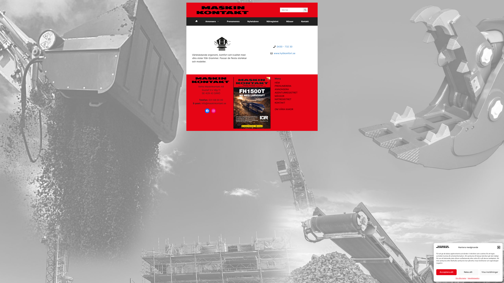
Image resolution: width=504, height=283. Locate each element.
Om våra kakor (461, 278)
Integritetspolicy (473, 278)
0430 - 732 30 (284, 46)
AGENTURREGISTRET (286, 92)
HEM (277, 82)
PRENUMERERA (283, 86)
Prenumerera (233, 21)
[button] (498, 247)
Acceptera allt (446, 272)
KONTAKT (280, 102)
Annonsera (210, 21)
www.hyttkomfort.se (284, 53)
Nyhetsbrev (253, 21)
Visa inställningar (490, 272)
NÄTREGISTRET (283, 99)
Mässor (289, 21)
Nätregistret (272, 21)
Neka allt (468, 272)
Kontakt (305, 21)
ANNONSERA (282, 89)
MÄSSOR (279, 96)
